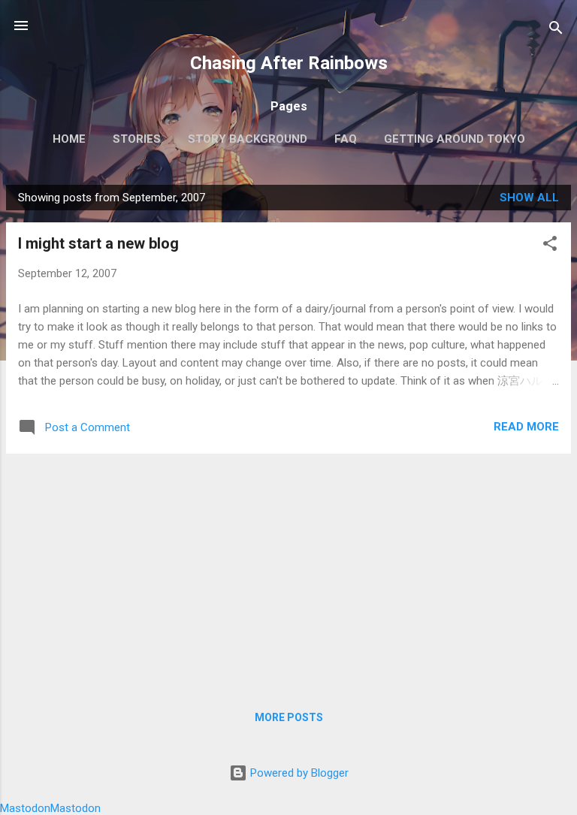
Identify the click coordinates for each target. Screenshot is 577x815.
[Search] (556, 30)
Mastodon (25, 808)
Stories (137, 139)
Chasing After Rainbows (289, 63)
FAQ (345, 139)
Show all (529, 197)
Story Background (247, 139)
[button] (550, 246)
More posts (289, 717)
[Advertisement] (288, 571)
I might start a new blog (98, 243)
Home (69, 139)
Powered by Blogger (298, 773)
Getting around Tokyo (454, 139)
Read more (526, 426)
